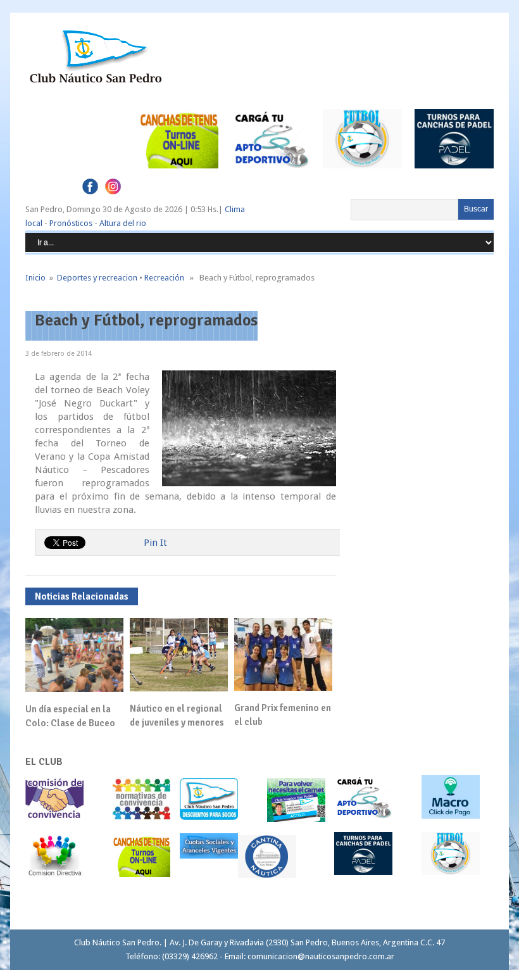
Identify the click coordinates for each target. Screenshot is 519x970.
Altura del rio (122, 223)
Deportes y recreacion (97, 277)
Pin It (155, 542)
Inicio (35, 277)
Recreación (164, 277)
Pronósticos (70, 223)
